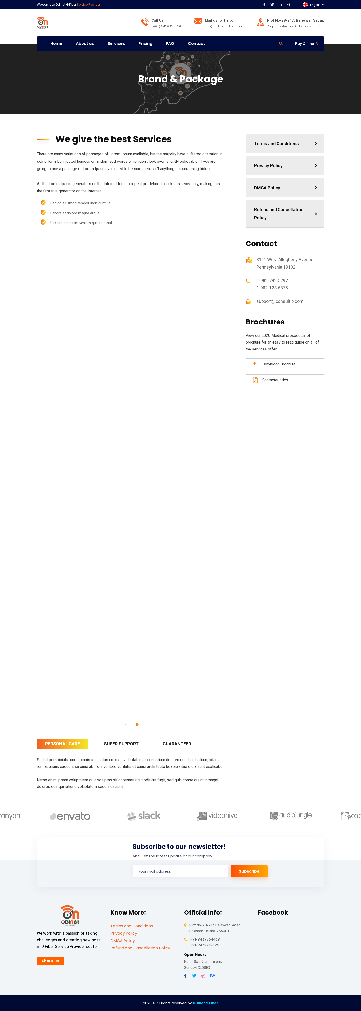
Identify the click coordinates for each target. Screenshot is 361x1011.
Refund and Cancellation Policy (279, 213)
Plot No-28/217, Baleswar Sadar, (295, 20)
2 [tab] (137, 724)
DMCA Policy (267, 187)
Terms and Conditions (276, 143)
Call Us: (158, 20)
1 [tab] (125, 724)
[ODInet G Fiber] (42, 22)
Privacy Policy (268, 165)
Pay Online (304, 43)
